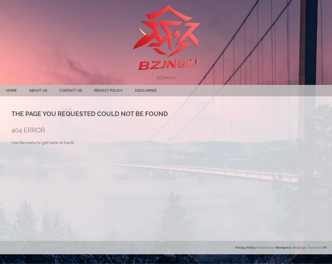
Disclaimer (146, 90)
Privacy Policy (108, 90)
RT (325, 247)
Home (11, 90)
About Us (38, 90)
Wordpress (283, 247)
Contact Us (70, 90)
